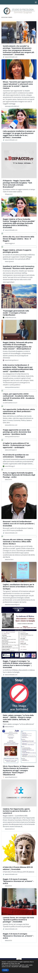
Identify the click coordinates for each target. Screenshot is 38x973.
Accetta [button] (5, 970)
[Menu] (36, 2)
